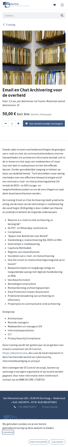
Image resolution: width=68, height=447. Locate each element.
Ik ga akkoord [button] (57, 442)
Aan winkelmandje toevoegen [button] (46, 123)
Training (10, 24)
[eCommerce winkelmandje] (54, 4)
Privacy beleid (49, 406)
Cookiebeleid (8, 432)
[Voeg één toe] (18, 123)
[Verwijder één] (5, 123)
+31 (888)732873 (27, 406)
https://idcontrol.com (14, 353)
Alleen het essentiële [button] (38, 442)
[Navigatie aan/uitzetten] (62, 4)
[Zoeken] (62, 15)
